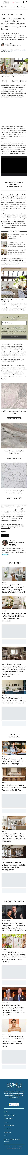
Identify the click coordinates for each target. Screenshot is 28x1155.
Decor (3, 14)
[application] (14, 165)
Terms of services (18, 327)
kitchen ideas (9, 198)
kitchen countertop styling (10, 354)
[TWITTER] (10, 545)
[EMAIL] (15, 545)
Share (5, 81)
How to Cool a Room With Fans (17, 6)
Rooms (10, 14)
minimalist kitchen (6, 221)
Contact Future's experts (9, 1115)
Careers (5, 1135)
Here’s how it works (9, 51)
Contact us (6, 1122)
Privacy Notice (19, 328)
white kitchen (14, 355)
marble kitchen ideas (12, 128)
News (19, 45)
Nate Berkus (5, 535)
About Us (6, 1111)
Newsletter (24, 81)
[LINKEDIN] (13, 545)
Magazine (19, 2)
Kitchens (19, 14)
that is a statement (15, 310)
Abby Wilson (10, 44)
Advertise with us (8, 1118)
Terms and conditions (9, 1125)
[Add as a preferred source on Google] (14, 1104)
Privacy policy (7, 1129)
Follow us (16, 81)
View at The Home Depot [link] (14, 418)
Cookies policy (7, 1132)
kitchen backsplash (15, 262)
